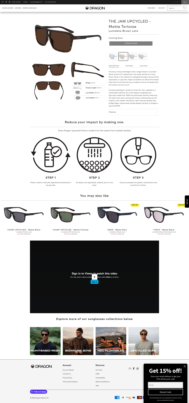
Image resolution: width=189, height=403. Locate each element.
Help (97, 385)
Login (176, 2)
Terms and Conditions (70, 382)
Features (129, 66)
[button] (152, 8)
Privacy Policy (67, 378)
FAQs (25, 2)
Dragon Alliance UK (41, 398)
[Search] (184, 8)
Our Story (16, 2)
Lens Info (144, 66)
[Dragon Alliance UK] (95, 8)
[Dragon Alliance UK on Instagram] (9, 2)
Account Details (68, 370)
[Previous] (5, 219)
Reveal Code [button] (165, 392)
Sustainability (36, 2)
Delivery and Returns (103, 382)
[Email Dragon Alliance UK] (3, 2)
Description (114, 66)
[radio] (113, 56)
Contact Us (67, 374)
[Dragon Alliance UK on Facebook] (6, 2)
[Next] (183, 219)
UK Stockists (50, 2)
